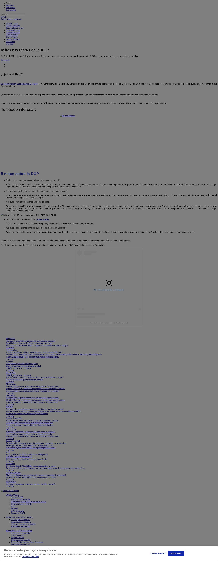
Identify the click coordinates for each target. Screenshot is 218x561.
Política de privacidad (30, 557)
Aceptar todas (176, 553)
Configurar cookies (158, 553)
